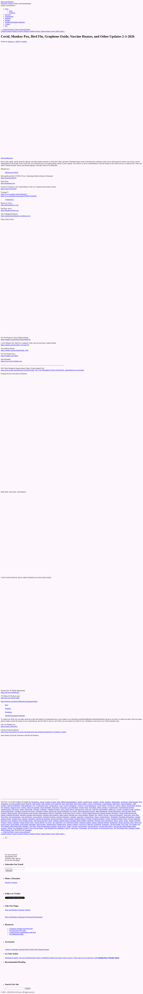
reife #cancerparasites (41, 821)
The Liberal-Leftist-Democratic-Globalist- (14, 826)
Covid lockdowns (90, 806)
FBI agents (15, 809)
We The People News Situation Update (127, 828)
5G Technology (34, 802)
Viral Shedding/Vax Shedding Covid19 (57, 828)
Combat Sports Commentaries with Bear (22, 932)
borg (63, 804)
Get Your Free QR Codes (17, 930)
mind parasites (83, 815)
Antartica (108, 802)
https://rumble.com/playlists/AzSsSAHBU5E (16, 339)
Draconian (55, 807)
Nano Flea (4, 817)
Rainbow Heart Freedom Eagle (22, 821)
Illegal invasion (12, 813)
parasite (137, 817)
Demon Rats (131, 806)
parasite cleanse (6, 819)
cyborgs (118, 806)
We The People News (106, 828)
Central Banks (106, 804)
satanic (126, 821)
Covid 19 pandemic (69, 806)
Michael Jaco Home (11, 172)
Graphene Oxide (127, 809)
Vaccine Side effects (106, 826)
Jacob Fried (66, 813)
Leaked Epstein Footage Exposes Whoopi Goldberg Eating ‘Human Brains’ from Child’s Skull (33, 31)
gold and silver (79, 809)
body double (36, 804)
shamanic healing (103, 822)
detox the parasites (33, 807)
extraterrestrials (6, 809)
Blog (19, 802)
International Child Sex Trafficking (50, 813)
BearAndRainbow (7, 158)
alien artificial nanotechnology (67, 802)
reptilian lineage (64, 821)
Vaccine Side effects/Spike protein (124, 826)
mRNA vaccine (103, 815)
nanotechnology (105, 817)
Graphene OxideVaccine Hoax (24, 811)
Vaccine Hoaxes (93, 826)
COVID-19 (111, 806)
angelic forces (87, 802)
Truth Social (62, 826)
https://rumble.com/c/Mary (9, 356)
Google (119, 809)
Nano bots (127, 815)
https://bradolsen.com (8, 183)
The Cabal (124, 824)
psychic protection (134, 819)
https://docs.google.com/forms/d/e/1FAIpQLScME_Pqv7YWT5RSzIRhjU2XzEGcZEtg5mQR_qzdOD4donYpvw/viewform (42, 370)
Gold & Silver (69, 809)
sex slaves (48, 822)
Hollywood (53, 811)
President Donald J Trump (82, 819)
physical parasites (56, 819)
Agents (42, 802)
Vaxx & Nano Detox (36, 828)
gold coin (88, 809)
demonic (7, 807)
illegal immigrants (101, 811)
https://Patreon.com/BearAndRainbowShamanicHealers (19, 701)
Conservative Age (42, 806)
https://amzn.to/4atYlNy (9, 178)
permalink (28, 830)
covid (61, 806)
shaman (94, 822)
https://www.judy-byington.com (11, 361)
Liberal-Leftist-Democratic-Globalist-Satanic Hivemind (100, 813)
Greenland (39, 811)
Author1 (24, 41)
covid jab (80, 806)
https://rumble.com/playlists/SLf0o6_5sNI (14, 350)
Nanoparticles (89, 817)
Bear (10, 11)
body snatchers (56, 804)
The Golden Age (134, 824)
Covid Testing (101, 806)
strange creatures (72, 824)
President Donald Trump (119, 819)
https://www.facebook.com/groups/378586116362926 (18, 196)
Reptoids (97, 821)
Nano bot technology (116, 815)
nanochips (80, 817)
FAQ (6, 9)
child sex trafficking (13, 806)
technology (105, 824)
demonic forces (15, 807)
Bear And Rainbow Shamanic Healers (17, 910)
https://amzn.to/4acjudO (9, 189)
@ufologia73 (9, 199)
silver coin (137, 822)
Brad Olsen (77, 804)
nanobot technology (62, 817)
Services (8, 15)
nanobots (73, 817)
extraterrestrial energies (126, 807)
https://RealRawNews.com (10, 210)
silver (132, 822)
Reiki (50, 821)
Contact (7, 24)
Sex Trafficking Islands (71, 822)
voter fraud (74, 828)
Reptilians (90, 821)
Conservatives (53, 806)
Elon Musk (92, 807)
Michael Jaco (73, 815)
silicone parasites (123, 822)
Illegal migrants (23, 813)
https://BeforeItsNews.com (9, 205)
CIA (33, 806)
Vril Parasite (83, 828)
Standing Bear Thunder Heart (56, 824)
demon (123, 806)
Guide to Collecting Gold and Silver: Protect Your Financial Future (27, 949)
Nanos (96, 817)
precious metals (68, 819)
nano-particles (37, 817)
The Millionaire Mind (16, 934)
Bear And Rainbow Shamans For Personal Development (23, 917)
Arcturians (124, 802)
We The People (93, 828)
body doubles (45, 804)
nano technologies (15, 817)
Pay (6, 26)
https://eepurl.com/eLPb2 (9, 726)
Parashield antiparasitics (126, 817)
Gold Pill (95, 809)
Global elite (28, 809)
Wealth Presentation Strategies (15, 22)
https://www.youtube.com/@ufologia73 (14, 194)
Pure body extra (6, 821)
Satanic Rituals (39, 822)
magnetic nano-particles (51, 815)
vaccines (3, 828)
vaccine (74, 826)
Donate (7, 20)
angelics (96, 802)
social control (5, 824)
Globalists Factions (53, 809)
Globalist (36, 809)
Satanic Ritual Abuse (27, 822)
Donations (8, 712)
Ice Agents (73, 811)
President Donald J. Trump (101, 819)
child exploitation (126, 804)
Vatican (9, 828)
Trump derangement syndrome (47, 826)
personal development (43, 819)
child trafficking (26, 806)
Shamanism (113, 822)
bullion (84, 804)
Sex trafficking (57, 822)
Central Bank (96, 804)
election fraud (83, 807)
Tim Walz (32, 826)
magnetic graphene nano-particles (31, 815)
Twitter (68, 826)
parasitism (31, 819)
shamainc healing (85, 822)
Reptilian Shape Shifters (78, 821)
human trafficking (63, 811)
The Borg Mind (115, 824)
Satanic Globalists (13, 822)
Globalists (43, 809)
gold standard (103, 809)
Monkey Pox (93, 815)
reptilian (55, 821)
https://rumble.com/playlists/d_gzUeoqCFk (15, 345)
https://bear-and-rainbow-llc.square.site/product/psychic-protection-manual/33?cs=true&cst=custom (33, 732)
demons (23, 807)
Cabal (90, 804)
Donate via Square (11, 882)
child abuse (116, 804)
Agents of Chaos (50, 802)
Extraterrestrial (113, 807)
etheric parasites (102, 807)
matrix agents (63, 815)
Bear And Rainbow (7, 2)
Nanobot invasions (49, 817)
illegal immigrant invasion (86, 811)
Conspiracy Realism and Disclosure (21, 928)
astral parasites (133, 802)
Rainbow (12, 13)
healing (45, 811)
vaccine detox (82, 826)
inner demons (33, 813)
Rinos (116, 821)
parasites (24, 819)
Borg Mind (69, 804)
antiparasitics (116, 802)
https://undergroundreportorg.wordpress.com (15, 216)
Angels (101, 802)
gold (62, 809)
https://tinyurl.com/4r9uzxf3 (10, 692)
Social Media (14, 824)
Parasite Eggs (16, 819)
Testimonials (9, 16)
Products (8, 18)
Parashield (114, 817)
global (22, 809)
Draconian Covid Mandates (69, 807)
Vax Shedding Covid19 (21, 828)
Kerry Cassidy (76, 813)
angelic (80, 802)
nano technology (26, 817)
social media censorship (28, 824)
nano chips (135, 815)
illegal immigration (114, 811)
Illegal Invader (126, 811)
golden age (112, 809)
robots (121, 821)
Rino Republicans (107, 821)
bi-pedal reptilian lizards (17, 804)
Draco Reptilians (45, 807)
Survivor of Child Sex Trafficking (90, 824)
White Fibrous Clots (7, 830)
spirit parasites (41, 824)
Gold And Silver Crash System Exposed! (15, 29)
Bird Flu (29, 804)
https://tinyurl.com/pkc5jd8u (10, 698)
